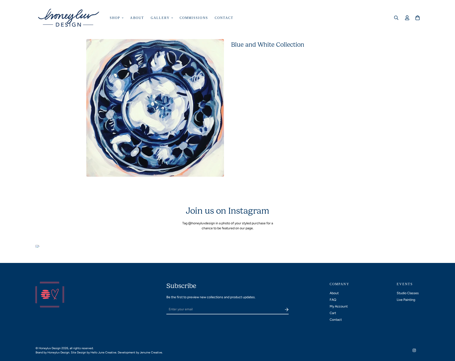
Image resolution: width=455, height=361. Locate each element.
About (137, 18)
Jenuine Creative (151, 352)
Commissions (194, 18)
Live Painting (406, 300)
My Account (339, 306)
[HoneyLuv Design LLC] (69, 18)
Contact (224, 18)
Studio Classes (408, 293)
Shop (115, 18)
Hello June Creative (103, 352)
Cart (333, 313)
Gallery (160, 18)
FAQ (333, 300)
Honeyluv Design (58, 352)
